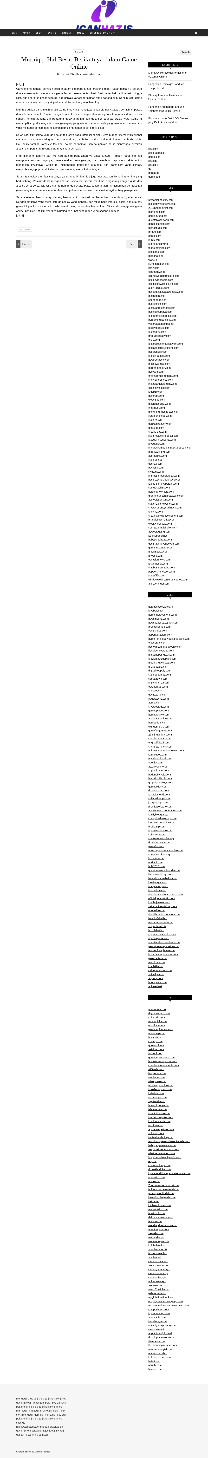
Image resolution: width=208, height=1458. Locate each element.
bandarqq (153, 172)
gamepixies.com (157, 786)
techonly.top (155, 1053)
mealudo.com (156, 427)
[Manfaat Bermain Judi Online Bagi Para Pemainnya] (104, 17)
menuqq (21, 1398)
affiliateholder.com (158, 583)
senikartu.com (156, 251)
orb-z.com (154, 339)
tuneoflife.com (156, 575)
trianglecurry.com (158, 886)
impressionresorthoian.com (164, 475)
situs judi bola (42, 1402)
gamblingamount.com (160, 547)
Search (185, 52)
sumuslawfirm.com (159, 487)
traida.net (153, 1201)
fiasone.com (155, 419)
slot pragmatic (156, 152)
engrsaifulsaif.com (158, 742)
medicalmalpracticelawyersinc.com (168, 1305)
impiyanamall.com (158, 682)
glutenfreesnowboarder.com (164, 870)
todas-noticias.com (159, 248)
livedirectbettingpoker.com (163, 435)
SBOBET (66, 32)
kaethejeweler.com (159, 902)
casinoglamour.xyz (159, 1269)
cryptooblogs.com (158, 706)
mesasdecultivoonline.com (163, 347)
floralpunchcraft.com (160, 415)
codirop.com (155, 1041)
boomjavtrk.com (157, 982)
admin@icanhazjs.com (90, 74)
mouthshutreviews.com (161, 662)
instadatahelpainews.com (163, 954)
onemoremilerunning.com (163, 375)
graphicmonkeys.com (160, 782)
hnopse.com (155, 555)
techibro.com (155, 1125)
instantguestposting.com (162, 1325)
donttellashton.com (159, 223)
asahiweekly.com (158, 766)
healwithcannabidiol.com (162, 878)
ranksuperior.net (157, 535)
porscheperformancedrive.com (165, 850)
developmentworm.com (161, 1337)
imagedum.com (157, 890)
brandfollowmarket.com (161, 519)
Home (13, 32)
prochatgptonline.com (160, 1085)
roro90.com (154, 231)
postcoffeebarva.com (160, 311)
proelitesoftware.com (160, 806)
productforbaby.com (159, 335)
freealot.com (155, 762)
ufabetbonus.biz (157, 1353)
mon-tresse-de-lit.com (160, 922)
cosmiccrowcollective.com (163, 283)
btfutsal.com (155, 1037)
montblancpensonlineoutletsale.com (169, 1141)
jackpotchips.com (158, 802)
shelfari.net (154, 1257)
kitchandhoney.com (159, 1205)
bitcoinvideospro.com (160, 280)
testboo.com (155, 1221)
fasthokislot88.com (159, 794)
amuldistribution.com (160, 718)
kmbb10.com (155, 391)
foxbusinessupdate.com (162, 439)
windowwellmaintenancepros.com (168, 579)
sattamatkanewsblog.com (163, 503)
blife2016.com (156, 866)
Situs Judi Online (101, 32)
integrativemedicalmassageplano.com (170, 447)
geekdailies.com (157, 958)
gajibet (20, 1434)
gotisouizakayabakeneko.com (165, 291)
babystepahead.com (160, 539)
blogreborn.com (157, 1073)
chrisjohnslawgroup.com (162, 818)
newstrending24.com (160, 1349)
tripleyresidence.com (160, 830)
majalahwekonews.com (162, 203)
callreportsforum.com (160, 970)
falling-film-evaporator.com (163, 483)
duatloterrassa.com (159, 842)
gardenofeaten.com (159, 367)
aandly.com (155, 1365)
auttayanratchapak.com (161, 307)
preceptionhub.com (159, 626)
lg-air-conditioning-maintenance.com (169, 1173)
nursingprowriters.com (161, 491)
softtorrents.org (156, 834)
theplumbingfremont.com (162, 1345)
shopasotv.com (157, 1317)
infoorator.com (156, 1177)
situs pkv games (52, 1406)
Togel (80, 32)
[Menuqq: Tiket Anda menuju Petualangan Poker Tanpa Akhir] (134, 244)
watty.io (152, 260)
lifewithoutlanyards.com (162, 1197)
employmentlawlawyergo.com (165, 1301)
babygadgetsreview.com (162, 1145)
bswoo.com (155, 1369)
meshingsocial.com (159, 403)
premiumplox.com (158, 1229)
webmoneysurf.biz (158, 1241)
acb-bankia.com (157, 455)
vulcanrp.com (156, 1133)
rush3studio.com (157, 228)
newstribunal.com (158, 618)
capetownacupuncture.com (163, 275)
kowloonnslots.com (159, 1121)
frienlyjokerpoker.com (160, 1117)
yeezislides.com (157, 630)
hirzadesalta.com (158, 666)
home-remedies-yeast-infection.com (168, 638)
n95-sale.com (156, 1069)
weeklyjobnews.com (160, 523)
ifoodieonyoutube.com (161, 650)
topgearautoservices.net (162, 934)
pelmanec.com (156, 211)
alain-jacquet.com (158, 287)
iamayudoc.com (157, 754)
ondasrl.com (155, 862)
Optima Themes (42, 1452)
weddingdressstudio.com (162, 1225)
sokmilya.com (156, 974)
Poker (26, 32)
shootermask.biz (157, 1249)
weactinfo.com (156, 399)
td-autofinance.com (159, 1113)
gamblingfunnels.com (160, 1029)
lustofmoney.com (158, 563)
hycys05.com (155, 371)
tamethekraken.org (159, 854)
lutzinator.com (156, 858)
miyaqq (59, 1430)
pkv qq (61, 1414)
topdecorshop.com (159, 1313)
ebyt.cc (152, 1161)
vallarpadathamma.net (161, 323)
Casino (51, 32)
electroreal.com (157, 642)
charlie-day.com (157, 431)
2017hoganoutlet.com (160, 208)
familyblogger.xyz (158, 814)
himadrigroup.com (158, 1105)
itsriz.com (153, 268)
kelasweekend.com (159, 1357)
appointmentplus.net (160, 1333)
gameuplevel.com (158, 710)
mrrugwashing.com (159, 451)
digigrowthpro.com (159, 1013)
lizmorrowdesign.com (160, 874)
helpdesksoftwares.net (161, 606)
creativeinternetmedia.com (163, 1065)
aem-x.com (154, 702)
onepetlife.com (156, 910)
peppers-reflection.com (161, 571)
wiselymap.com (157, 1081)
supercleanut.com (158, 770)
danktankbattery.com (160, 423)
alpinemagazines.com (161, 1129)
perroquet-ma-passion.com (163, 946)
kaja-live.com (156, 1093)
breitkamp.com (156, 826)
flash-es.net (155, 459)
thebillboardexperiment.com (164, 914)
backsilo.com (155, 467)
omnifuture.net (156, 1025)
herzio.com (154, 235)
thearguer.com (156, 407)
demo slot (154, 157)
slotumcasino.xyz (158, 1265)
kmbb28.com (155, 966)
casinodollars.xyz (158, 1273)
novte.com (154, 1181)
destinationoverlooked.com (163, 543)
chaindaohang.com (159, 1165)
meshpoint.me (156, 295)
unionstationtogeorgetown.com (166, 750)
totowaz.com (155, 511)
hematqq (33, 1410)
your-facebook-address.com (164, 942)
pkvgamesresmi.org (37, 1434)
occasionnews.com (159, 559)
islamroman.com (157, 1109)
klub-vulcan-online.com (161, 822)
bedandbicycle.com (159, 774)
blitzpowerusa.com (159, 363)
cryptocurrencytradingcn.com (165, 507)
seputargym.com (157, 678)
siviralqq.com (156, 471)
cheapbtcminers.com (160, 746)
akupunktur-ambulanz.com (163, 1149)
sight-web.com (156, 1101)
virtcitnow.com (156, 1077)
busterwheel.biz (157, 1253)
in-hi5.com (154, 240)
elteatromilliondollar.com (162, 315)
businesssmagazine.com (162, 1061)
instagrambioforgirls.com (162, 383)
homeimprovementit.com (162, 614)
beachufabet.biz (157, 918)
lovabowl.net (155, 610)
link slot (44, 1410)
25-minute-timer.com (160, 734)
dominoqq (154, 176)
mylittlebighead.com (159, 758)
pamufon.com (156, 846)
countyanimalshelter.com (162, 527)
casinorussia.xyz (158, 1261)
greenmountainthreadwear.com (166, 495)
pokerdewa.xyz (157, 1281)
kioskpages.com (157, 882)
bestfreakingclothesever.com (164, 479)
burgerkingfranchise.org (162, 319)
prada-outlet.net (157, 1009)
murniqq (21, 1410)
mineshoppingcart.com (161, 654)
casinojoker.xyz (157, 1277)
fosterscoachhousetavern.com (165, 343)
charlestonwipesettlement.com (165, 515)
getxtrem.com (156, 395)
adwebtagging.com (159, 531)
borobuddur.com (157, 722)
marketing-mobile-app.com (163, 411)
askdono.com (156, 1049)
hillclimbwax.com (158, 551)
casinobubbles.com (159, 674)
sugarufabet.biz (157, 926)
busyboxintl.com (157, 303)
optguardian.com (158, 686)
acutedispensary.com (160, 499)
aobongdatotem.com (160, 634)
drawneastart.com (158, 790)
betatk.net (154, 1361)
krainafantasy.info (158, 243)
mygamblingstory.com (160, 200)
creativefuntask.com (159, 738)
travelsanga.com (157, 1321)
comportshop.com (158, 1309)
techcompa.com (157, 1097)
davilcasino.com (157, 694)
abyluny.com (155, 978)
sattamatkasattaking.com (162, 906)
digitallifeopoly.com (159, 670)
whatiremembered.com (161, 1153)
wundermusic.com (158, 726)
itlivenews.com (156, 1341)
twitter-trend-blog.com (160, 1137)
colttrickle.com (156, 1017)
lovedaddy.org (156, 443)
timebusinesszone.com (161, 567)
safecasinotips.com (159, 798)
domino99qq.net (157, 216)
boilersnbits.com (157, 351)
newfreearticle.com (159, 359)
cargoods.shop (156, 271)
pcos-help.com (156, 1033)
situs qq (152, 160)
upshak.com (155, 463)
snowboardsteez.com (160, 379)
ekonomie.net (156, 1329)
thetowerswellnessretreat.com (165, 894)
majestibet (47, 1430)
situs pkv (153, 148)
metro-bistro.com (158, 1209)
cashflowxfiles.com (159, 387)
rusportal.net (155, 255)
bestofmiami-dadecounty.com (165, 646)
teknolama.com (157, 331)
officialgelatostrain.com (161, 898)
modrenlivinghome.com (161, 950)
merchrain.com (156, 962)
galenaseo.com (157, 1293)
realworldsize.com (158, 327)
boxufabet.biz (156, 930)
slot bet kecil (32, 1430)
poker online (23, 1406)
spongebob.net (157, 300)
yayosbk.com (155, 1233)
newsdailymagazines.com (163, 622)
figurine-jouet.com (158, 938)
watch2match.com (158, 1289)
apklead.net (155, 986)
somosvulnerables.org (161, 838)
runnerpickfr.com (157, 1021)
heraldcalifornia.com (160, 778)
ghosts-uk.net (156, 1045)
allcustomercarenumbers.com (165, 810)
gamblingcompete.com (161, 1057)
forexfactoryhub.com (160, 1089)
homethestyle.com (158, 714)
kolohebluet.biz (157, 1245)
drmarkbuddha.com (159, 1169)
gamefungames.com (160, 730)
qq (149, 168)
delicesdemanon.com (160, 1217)
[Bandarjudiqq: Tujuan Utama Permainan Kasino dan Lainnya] (23, 244)
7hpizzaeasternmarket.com (163, 1185)
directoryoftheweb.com (161, 220)
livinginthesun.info (158, 263)
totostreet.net (155, 690)
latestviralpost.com (159, 355)
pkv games (25, 229)
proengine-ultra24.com (161, 1193)
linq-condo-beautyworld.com (164, 1157)
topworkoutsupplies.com (162, 658)
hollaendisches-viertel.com (163, 1189)
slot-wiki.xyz (155, 1285)
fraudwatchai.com (158, 698)
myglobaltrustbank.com (161, 1297)
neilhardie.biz (156, 1237)
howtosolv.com (156, 1213)
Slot (39, 32)
